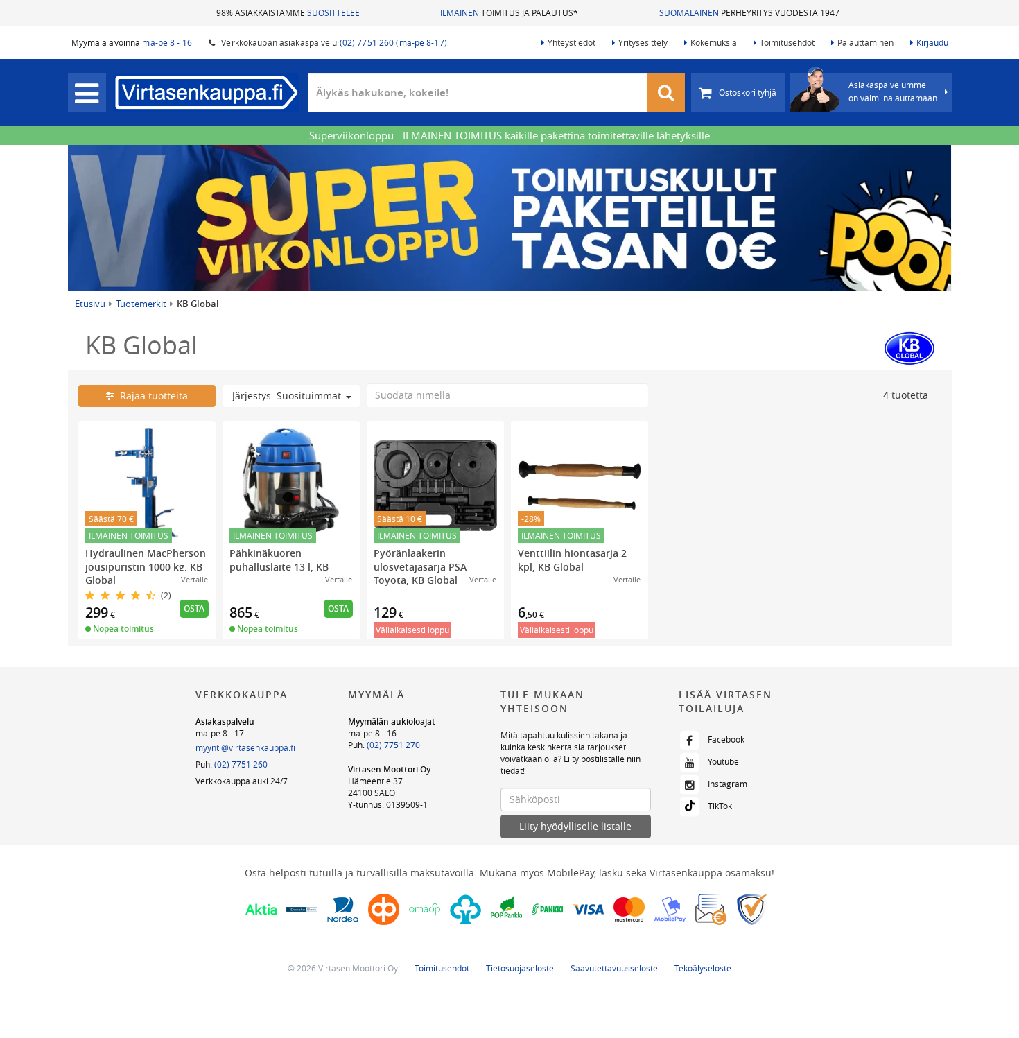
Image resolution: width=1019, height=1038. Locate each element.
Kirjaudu (932, 42)
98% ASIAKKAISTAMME (288, 12)
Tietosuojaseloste (520, 968)
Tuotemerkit (141, 303)
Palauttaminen (865, 42)
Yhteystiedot (571, 42)
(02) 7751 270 (393, 744)
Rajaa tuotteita (151, 395)
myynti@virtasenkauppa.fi (245, 747)
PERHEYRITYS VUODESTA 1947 (749, 12)
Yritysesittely (643, 42)
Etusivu (90, 303)
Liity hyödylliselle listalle (575, 826)
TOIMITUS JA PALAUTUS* (509, 12)
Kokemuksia (713, 42)
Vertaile (194, 579)
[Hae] (666, 92)
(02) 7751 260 (241, 764)
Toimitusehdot (787, 42)
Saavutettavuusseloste (614, 968)
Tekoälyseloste (702, 968)
